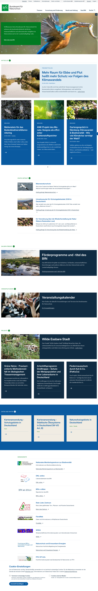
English (94, 1)
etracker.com (29, 571)
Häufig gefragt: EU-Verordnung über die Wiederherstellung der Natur (55, 229)
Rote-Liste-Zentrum (41, 509)
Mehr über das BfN (9, 40)
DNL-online (39, 482)
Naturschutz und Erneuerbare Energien (47, 550)
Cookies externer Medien (58, 576)
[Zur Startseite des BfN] (15, 7)
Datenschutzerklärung (70, 571)
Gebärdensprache (78, 1)
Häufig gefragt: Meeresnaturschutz (46, 192)
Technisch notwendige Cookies (20, 576)
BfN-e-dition (39, 496)
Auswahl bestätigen (17, 584)
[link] (39, 10)
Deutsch (89, 1)
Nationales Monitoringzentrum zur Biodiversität (49, 469)
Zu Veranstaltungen (48, 308)
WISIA (38, 536)
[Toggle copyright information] (96, 14)
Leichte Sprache (67, 1)
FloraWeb (39, 523)
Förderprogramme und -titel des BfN (53, 271)
